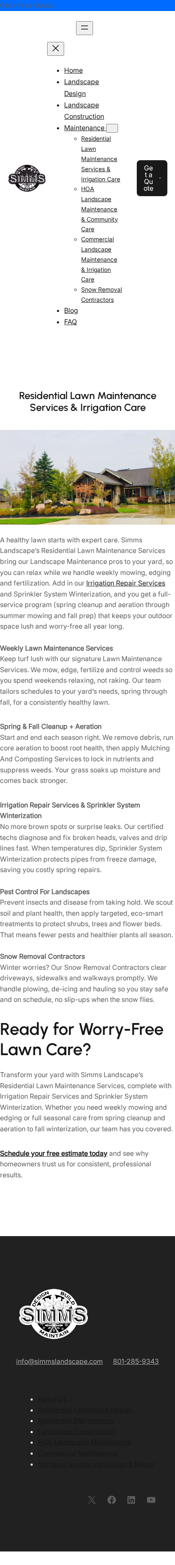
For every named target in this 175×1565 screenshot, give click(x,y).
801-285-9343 (136, 1361)
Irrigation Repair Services (125, 583)
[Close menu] (55, 49)
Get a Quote (148, 178)
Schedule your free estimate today (53, 1153)
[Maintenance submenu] (112, 128)
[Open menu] (84, 28)
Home (73, 70)
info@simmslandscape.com (59, 1361)
